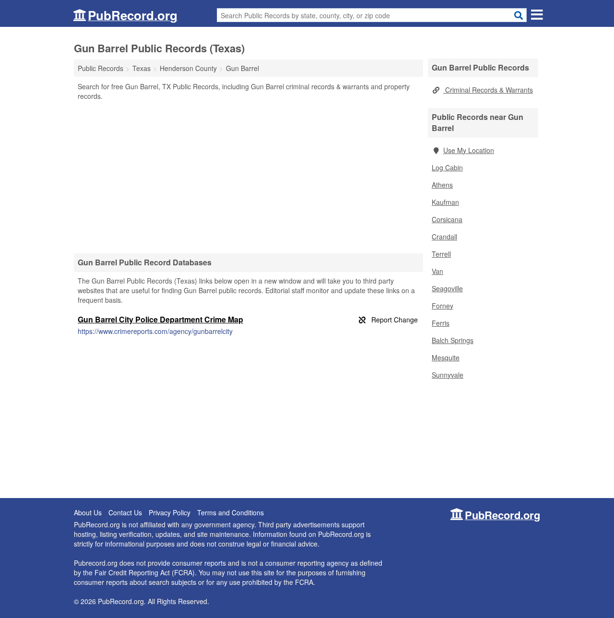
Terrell (441, 254)
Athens (442, 185)
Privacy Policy (169, 512)
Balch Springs (452, 340)
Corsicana (447, 219)
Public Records (100, 68)
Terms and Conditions (230, 512)
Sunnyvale (447, 375)
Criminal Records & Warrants (488, 90)
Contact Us (125, 512)
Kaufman (445, 202)
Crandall (444, 236)
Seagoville (447, 288)
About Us (88, 512)
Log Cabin (447, 167)
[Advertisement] (248, 176)
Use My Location (468, 150)
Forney (442, 305)
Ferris (440, 323)
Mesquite (446, 357)
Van (437, 271)
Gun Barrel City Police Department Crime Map (160, 319)
